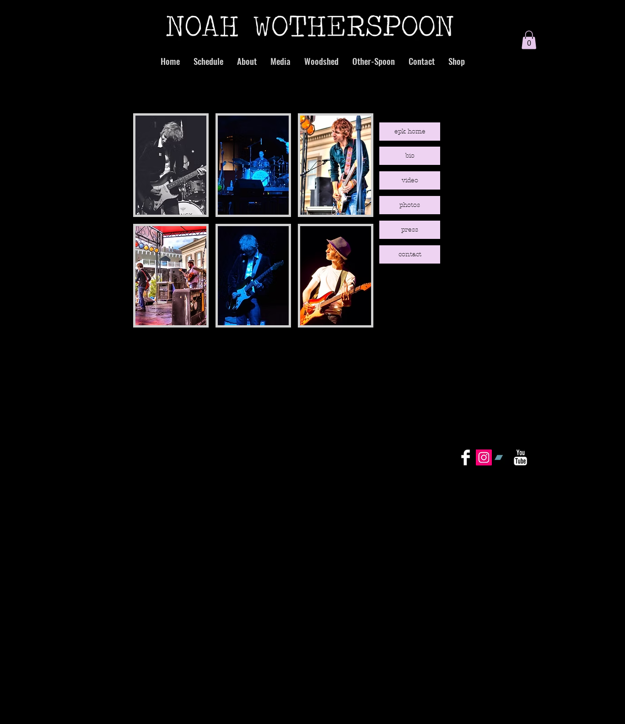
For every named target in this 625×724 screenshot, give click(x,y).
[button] (529, 40)
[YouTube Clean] (520, 457)
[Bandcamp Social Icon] (502, 457)
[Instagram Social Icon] (484, 457)
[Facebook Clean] (466, 457)
